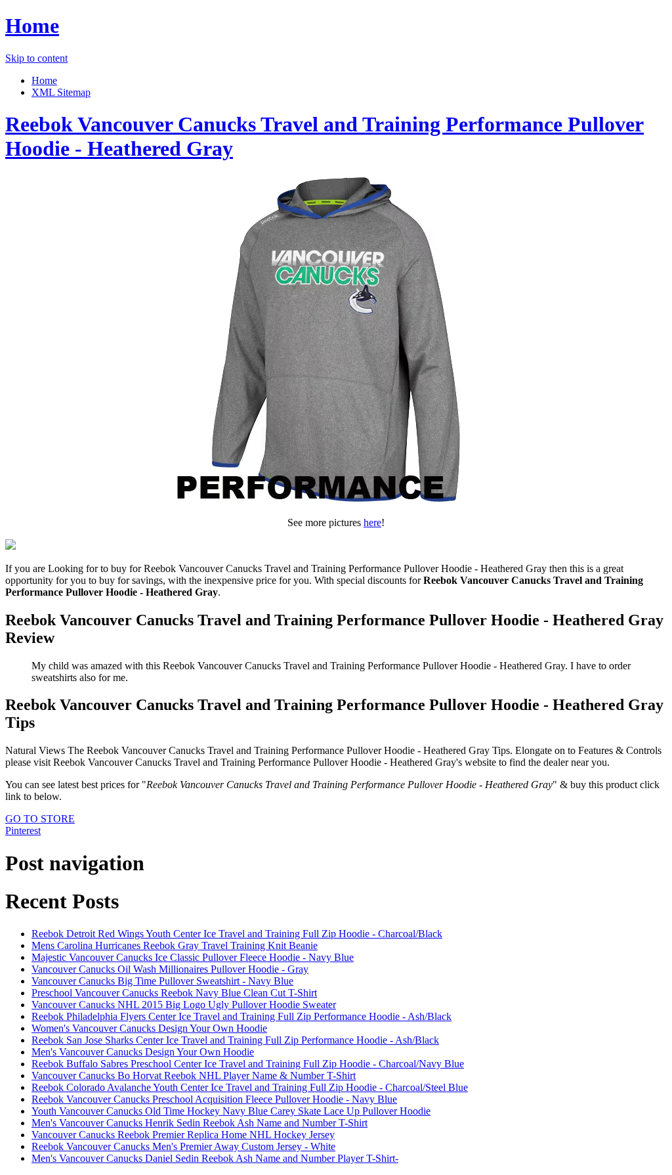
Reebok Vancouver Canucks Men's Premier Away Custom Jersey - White (183, 1146)
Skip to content (36, 58)
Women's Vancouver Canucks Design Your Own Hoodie (149, 1028)
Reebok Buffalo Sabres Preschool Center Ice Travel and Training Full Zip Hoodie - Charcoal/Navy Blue (248, 1063)
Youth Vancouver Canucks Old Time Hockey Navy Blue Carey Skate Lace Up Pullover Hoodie (231, 1111)
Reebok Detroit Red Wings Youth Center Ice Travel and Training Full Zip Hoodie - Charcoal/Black (237, 933)
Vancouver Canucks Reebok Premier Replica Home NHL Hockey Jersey (183, 1134)
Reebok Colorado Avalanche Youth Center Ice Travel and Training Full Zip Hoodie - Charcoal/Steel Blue (250, 1087)
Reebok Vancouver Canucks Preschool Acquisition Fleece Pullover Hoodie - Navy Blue (214, 1099)
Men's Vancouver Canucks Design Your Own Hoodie (143, 1051)
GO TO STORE (40, 818)
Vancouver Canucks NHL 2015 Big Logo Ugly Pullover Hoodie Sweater (184, 1004)
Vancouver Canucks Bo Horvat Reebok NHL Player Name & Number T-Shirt (194, 1075)
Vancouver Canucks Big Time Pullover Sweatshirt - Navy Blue (162, 981)
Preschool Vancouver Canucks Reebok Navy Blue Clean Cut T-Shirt (174, 992)
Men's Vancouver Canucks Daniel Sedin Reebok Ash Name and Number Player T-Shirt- (215, 1158)
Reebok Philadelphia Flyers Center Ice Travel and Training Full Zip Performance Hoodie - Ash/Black (242, 1016)
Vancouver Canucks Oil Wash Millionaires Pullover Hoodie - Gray (170, 969)
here (372, 522)
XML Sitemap (61, 92)
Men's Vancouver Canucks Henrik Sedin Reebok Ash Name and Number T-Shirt (200, 1122)
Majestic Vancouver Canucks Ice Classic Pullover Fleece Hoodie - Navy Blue (193, 957)
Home (32, 25)
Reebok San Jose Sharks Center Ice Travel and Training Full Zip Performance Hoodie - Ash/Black (235, 1040)
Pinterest (23, 830)
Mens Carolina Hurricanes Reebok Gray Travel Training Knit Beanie (175, 945)
